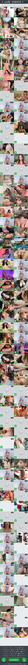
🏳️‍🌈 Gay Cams (6, 655)
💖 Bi (16, 653)
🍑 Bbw (17, 651)
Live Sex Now (14, 660)
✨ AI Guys (6, 659)
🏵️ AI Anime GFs (20, 657)
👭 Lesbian (11, 653)
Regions (9, 663)
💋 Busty (6, 653)
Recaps (16, 663)
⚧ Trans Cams (13, 655)
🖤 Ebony (10, 647)
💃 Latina (16, 647)
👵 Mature (13, 649)
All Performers (20, 663)
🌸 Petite (22, 651)
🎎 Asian (5, 647)
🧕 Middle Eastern (6, 649)
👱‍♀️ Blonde (24, 649)
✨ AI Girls (14, 657)
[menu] (3, 660)
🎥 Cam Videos (21, 659)
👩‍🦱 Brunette (6, 651)
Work (13, 663)
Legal (24, 663)
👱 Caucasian (21, 647)
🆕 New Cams (21, 653)
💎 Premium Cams (21, 655)
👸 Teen (18, 649)
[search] (24, 660)
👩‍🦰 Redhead (12, 651)
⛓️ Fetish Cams (7, 657)
